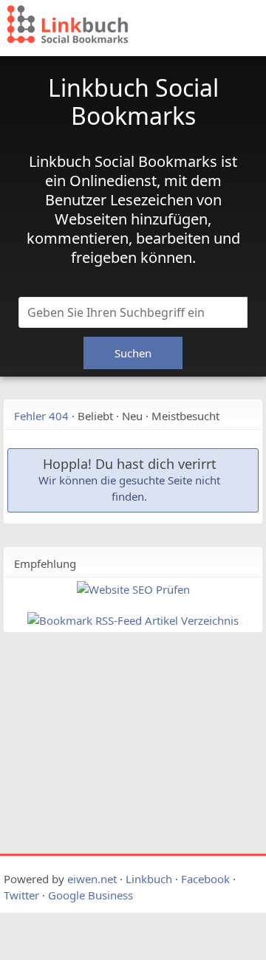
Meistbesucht (185, 415)
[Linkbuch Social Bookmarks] (93, 26)
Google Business (90, 895)
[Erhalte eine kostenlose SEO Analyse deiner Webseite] (133, 589)
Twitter (21, 895)
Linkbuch (149, 878)
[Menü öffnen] (222, 31)
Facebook (205, 878)
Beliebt (95, 415)
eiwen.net (92, 878)
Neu (132, 415)
